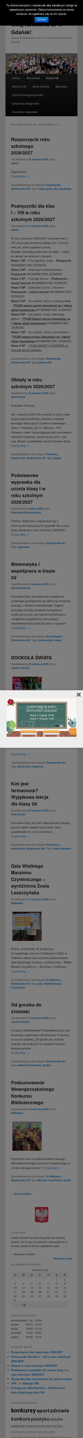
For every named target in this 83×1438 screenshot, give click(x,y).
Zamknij (41, 19)
